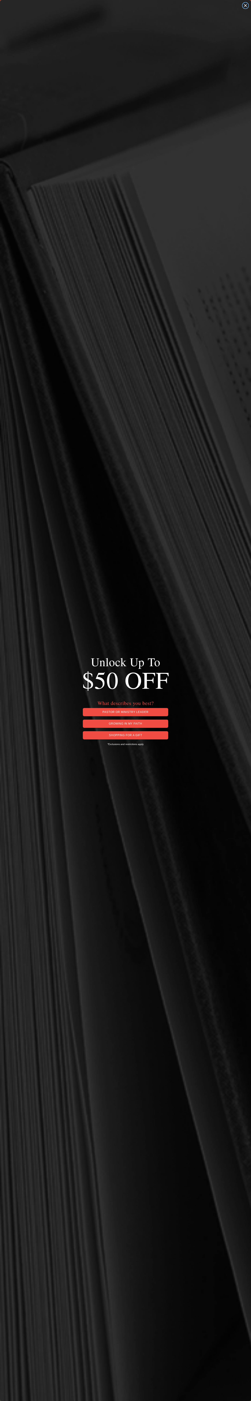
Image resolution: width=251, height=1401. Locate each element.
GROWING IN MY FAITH (125, 723)
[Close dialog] (245, 6)
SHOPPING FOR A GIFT (125, 735)
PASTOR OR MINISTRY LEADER (125, 712)
